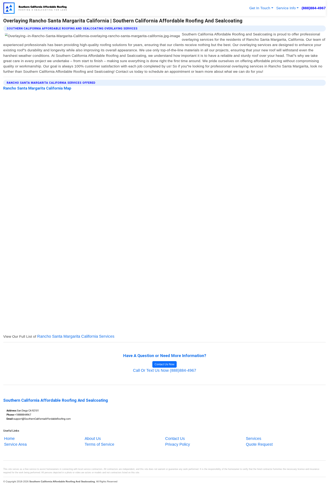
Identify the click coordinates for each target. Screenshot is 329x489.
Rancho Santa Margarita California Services (75, 336)
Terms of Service (99, 444)
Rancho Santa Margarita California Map (37, 88)
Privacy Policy (177, 444)
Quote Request (259, 444)
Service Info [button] (286, 8)
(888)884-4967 (314, 8)
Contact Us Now (164, 364)
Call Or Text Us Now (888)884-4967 (164, 370)
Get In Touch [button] (259, 8)
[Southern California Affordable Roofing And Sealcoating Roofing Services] (35, 8)
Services (253, 439)
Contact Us (175, 439)
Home (9, 439)
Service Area (15, 444)
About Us (93, 439)
